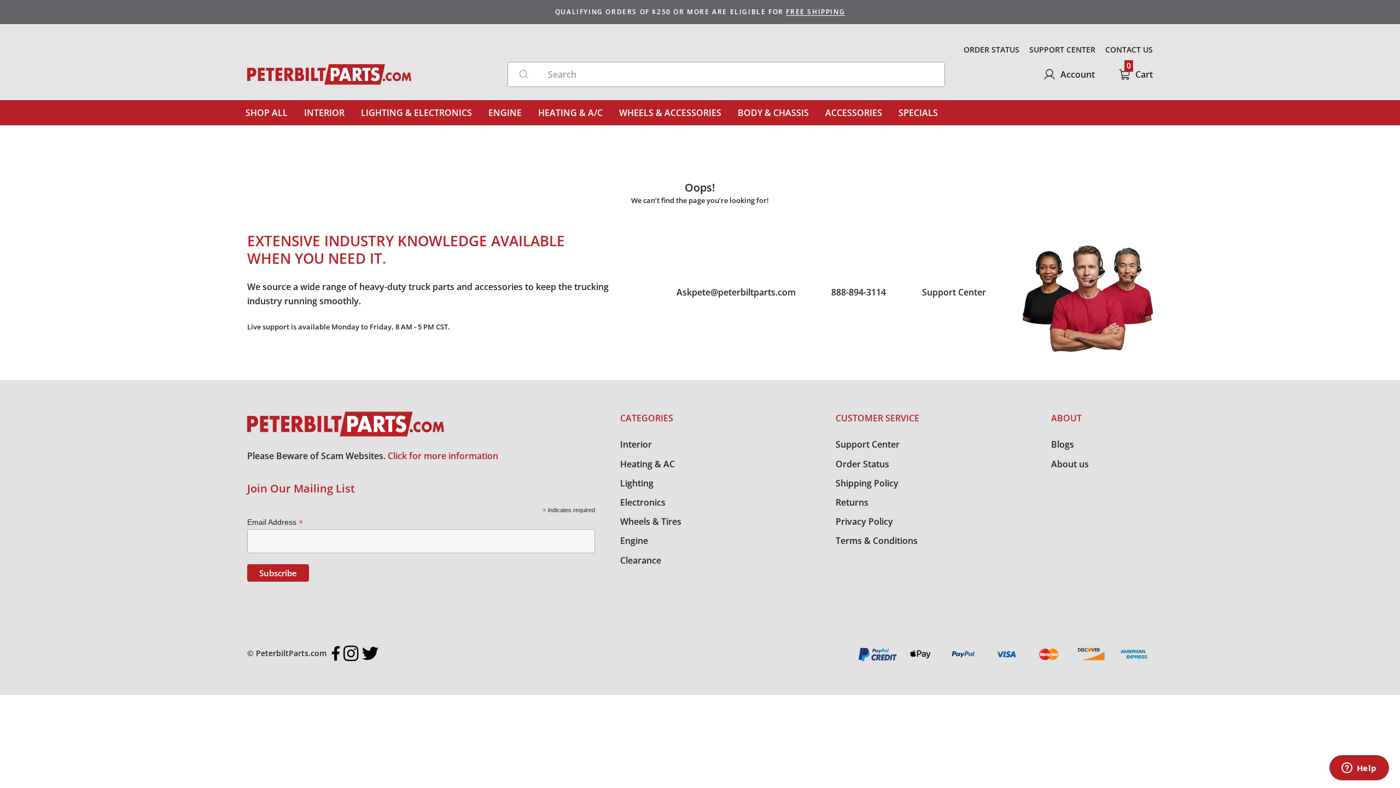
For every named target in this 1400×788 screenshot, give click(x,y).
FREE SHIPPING (815, 12)
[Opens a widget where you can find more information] (1359, 769)
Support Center (954, 292)
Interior (636, 444)
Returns (852, 502)
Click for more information (443, 456)
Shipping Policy (867, 483)
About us (1070, 464)
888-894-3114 (858, 292)
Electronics (643, 502)
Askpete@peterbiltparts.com (736, 292)
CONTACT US (1129, 49)
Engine (634, 541)
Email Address (275, 522)
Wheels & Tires (650, 521)
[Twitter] (370, 653)
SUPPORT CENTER (1062, 49)
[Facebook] (336, 653)
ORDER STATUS (991, 49)
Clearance (640, 560)
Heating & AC (647, 464)
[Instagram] (351, 653)
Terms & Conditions (877, 541)
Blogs (1062, 444)
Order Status (862, 464)
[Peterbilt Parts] (329, 74)
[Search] (524, 74)
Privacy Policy (864, 521)
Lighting (637, 483)
